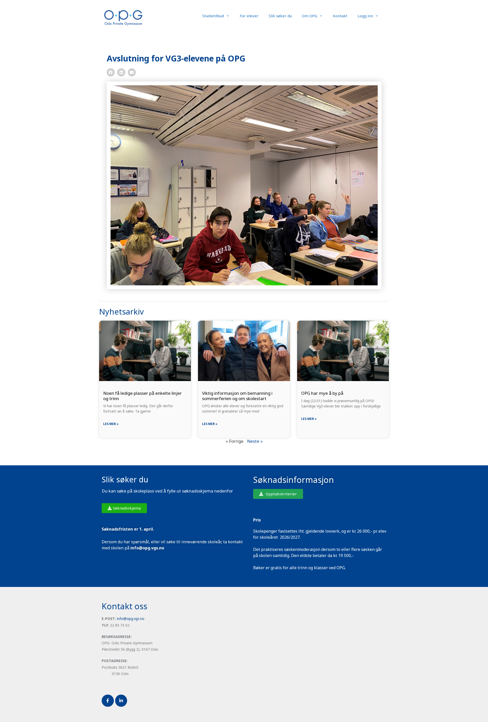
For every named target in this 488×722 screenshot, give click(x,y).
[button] (111, 72)
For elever (249, 15)
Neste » (255, 441)
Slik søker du (280, 15)
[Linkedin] (121, 701)
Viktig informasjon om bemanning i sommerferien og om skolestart (237, 395)
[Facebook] (108, 701)
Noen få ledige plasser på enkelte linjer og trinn (142, 395)
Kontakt (340, 15)
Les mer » (111, 424)
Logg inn (365, 15)
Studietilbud (213, 15)
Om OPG (309, 15)
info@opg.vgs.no (130, 618)
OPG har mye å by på (322, 393)
